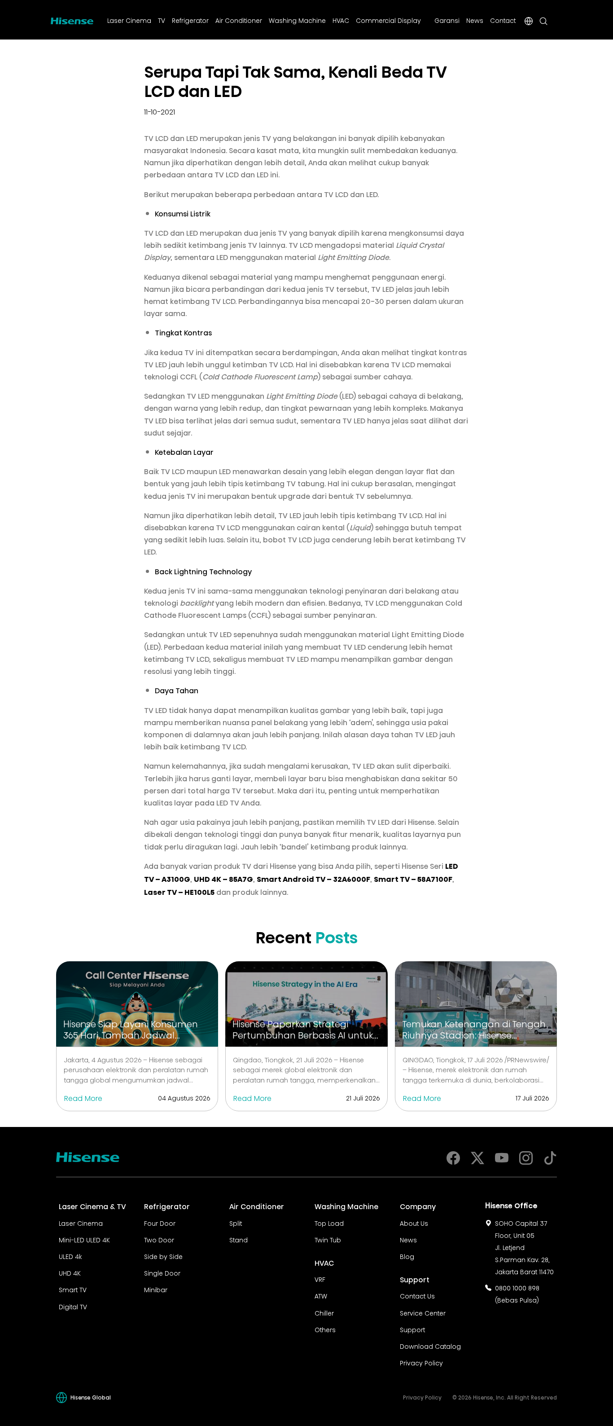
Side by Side (163, 1256)
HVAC (341, 20)
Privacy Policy (421, 1362)
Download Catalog (430, 1346)
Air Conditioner (238, 20)
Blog (407, 1256)
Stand (238, 1239)
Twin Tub (328, 1239)
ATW (321, 1295)
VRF (320, 1279)
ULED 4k (70, 1256)
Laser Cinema (129, 20)
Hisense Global (90, 1397)
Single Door (162, 1272)
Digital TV (73, 1306)
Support (412, 1329)
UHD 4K (70, 1272)
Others (325, 1329)
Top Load (329, 1223)
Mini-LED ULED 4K (84, 1239)
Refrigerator (190, 20)
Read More (83, 1097)
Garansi (447, 20)
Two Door (159, 1239)
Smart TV (73, 1289)
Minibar (155, 1289)
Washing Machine (297, 20)
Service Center (423, 1312)
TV (161, 20)
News (474, 20)
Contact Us (417, 1295)
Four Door (159, 1223)
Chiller (324, 1312)
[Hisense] (72, 19)
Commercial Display (388, 20)
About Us (414, 1223)
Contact (503, 20)
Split (235, 1223)
